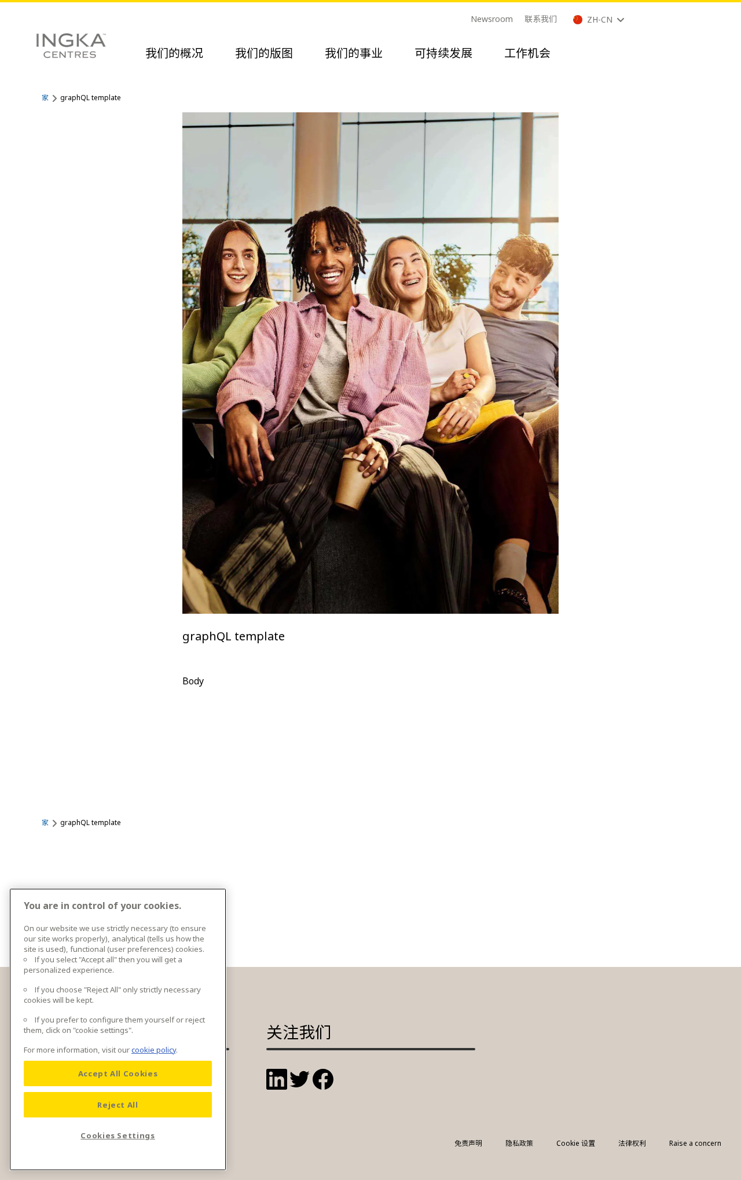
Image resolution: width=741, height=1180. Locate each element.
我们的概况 (174, 53)
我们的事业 (354, 53)
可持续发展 (443, 53)
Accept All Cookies (118, 1073)
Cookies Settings (117, 1135)
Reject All (117, 1105)
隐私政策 (519, 1143)
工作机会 (527, 53)
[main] (117, 1029)
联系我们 (540, 18)
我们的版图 (264, 53)
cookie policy (153, 1050)
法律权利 (632, 1143)
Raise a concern (695, 1143)
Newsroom (492, 18)
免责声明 (468, 1143)
